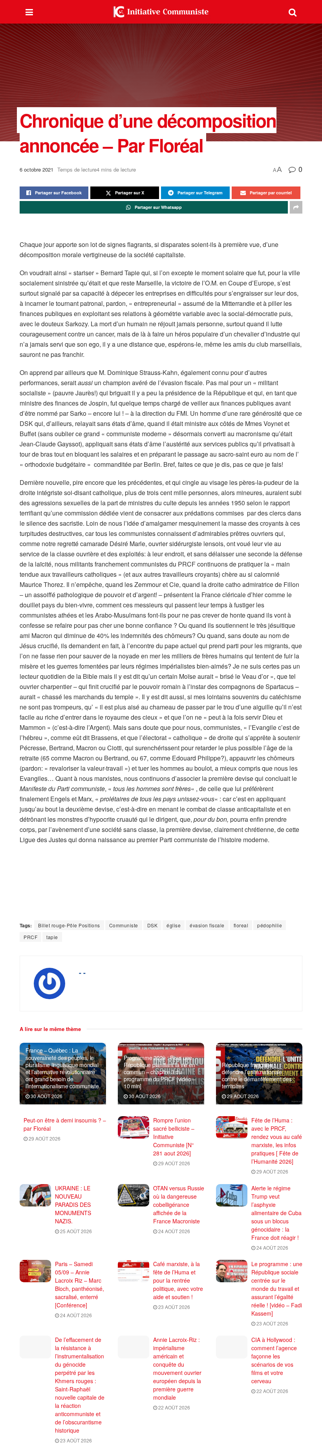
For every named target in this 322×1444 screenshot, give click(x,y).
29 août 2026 (242, 1096)
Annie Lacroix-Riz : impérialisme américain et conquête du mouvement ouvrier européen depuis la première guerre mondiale (177, 1368)
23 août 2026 (173, 1306)
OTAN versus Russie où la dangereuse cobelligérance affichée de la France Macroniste (178, 1204)
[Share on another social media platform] (296, 207)
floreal (241, 925)
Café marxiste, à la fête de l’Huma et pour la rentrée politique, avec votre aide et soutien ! (178, 1280)
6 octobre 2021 (36, 169)
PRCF (30, 937)
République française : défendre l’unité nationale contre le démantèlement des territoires (256, 1075)
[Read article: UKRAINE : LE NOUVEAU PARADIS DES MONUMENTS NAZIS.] (35, 1195)
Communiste (123, 925)
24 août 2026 (173, 1231)
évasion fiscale (207, 925)
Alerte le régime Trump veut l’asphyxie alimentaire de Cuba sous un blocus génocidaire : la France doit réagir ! (276, 1212)
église (173, 925)
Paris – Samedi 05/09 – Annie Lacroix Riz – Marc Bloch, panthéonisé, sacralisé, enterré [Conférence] (79, 1284)
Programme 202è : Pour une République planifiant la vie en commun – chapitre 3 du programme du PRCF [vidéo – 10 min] (160, 1072)
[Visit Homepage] (161, 12)
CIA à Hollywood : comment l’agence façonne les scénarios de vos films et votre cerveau (274, 1360)
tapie (52, 937)
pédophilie (269, 925)
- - (82, 972)
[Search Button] (292, 12)
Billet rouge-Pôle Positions (69, 925)
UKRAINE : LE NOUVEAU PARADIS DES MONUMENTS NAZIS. (73, 1204)
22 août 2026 (173, 1407)
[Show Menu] (29, 12)
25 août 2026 (75, 1231)
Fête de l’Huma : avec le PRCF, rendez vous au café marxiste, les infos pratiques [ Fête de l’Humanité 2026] (276, 1140)
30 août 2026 (45, 1096)
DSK (152, 925)
